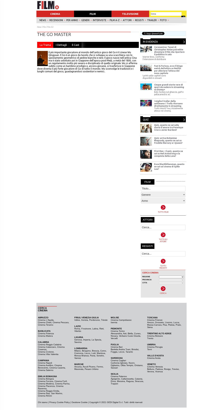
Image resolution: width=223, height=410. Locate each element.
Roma (77, 328)
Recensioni (56, 20)
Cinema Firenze (154, 320)
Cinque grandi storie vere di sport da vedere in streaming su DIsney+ (169, 87)
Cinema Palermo (119, 376)
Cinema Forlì (60, 381)
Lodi (93, 353)
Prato (178, 325)
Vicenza (159, 371)
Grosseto (159, 322)
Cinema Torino (118, 331)
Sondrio (100, 355)
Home (39, 27)
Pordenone (94, 320)
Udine (77, 320)
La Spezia (96, 339)
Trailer (152, 20)
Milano (77, 351)
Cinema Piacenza (46, 386)
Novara (114, 336)
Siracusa (139, 381)
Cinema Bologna (46, 379)
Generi (85, 20)
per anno (72, 20)
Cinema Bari (117, 347)
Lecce (121, 352)
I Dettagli (61, 44)
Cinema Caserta (57, 367)
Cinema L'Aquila (46, 320)
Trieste (104, 320)
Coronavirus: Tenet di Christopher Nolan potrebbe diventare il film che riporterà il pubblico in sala (169, 51)
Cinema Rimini (45, 396)
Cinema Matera (45, 336)
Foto (163, 20)
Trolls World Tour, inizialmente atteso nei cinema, (168, 109)
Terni (149, 349)
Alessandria (116, 333)
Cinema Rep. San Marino (50, 393)
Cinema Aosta (153, 358)
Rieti (101, 328)
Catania (138, 379)
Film (44, 27)
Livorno (168, 322)
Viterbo (77, 331)
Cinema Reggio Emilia (48, 391)
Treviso (175, 369)
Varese (77, 358)
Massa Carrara (154, 325)
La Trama (45, 44)
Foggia (114, 352)
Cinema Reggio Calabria (49, 344)
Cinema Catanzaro (47, 347)
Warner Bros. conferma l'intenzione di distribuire (154, 58)
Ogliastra (115, 365)
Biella (130, 333)
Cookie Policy (63, 402)
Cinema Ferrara (45, 381)
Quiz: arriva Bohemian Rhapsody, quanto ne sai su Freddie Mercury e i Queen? (168, 140)
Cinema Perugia (155, 347)
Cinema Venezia (155, 366)
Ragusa (130, 381)
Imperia (86, 339)
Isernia (114, 322)
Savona (78, 342)
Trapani (114, 383)
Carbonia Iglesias (119, 363)
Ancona (78, 366)
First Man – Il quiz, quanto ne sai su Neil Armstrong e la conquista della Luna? (168, 153)
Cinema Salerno (45, 370)
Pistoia (171, 325)
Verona (150, 371)
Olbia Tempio (127, 365)
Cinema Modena (46, 383)
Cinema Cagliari (118, 360)
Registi (139, 20)
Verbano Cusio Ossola (129, 336)
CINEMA (55, 13)
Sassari (114, 367)
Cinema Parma (62, 383)
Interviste (99, 20)
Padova (159, 369)
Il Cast (75, 44)
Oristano (138, 365)
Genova (78, 339)
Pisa (165, 325)
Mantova (101, 353)
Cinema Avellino (45, 365)
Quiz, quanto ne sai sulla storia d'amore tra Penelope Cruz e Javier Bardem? (168, 127)
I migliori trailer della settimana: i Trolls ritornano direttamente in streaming (168, 103)
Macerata (78, 369)
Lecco (87, 353)
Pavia (92, 355)
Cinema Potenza (46, 333)
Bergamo (86, 351)
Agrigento (115, 379)
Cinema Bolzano (155, 336)
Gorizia (84, 320)
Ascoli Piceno (89, 366)
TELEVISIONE (130, 13)
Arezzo (150, 322)
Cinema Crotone (46, 352)
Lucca (176, 322)
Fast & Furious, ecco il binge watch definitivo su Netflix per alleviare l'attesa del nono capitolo (168, 69)
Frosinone (86, 328)
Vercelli (114, 338)
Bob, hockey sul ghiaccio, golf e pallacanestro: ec (169, 93)
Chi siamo (42, 402)
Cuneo (137, 333)
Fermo (100, 366)
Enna (113, 381)
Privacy (52, 402)
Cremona (78, 353)
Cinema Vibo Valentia (48, 354)
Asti (125, 333)
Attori (127, 20)
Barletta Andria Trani (120, 349)
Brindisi (135, 349)
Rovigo (167, 369)
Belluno (150, 369)
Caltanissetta (127, 379)
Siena (150, 327)
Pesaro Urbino (91, 369)
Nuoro (132, 363)
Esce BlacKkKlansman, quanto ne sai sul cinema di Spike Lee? (169, 166)
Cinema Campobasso (121, 320)
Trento (150, 338)
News (42, 20)
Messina (121, 381)
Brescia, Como (99, 351)
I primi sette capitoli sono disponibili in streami (154, 76)
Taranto (129, 352)
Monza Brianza (81, 355)
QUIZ (146, 119)
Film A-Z (115, 20)
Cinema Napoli (45, 363)
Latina (95, 328)
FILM (93, 13)
